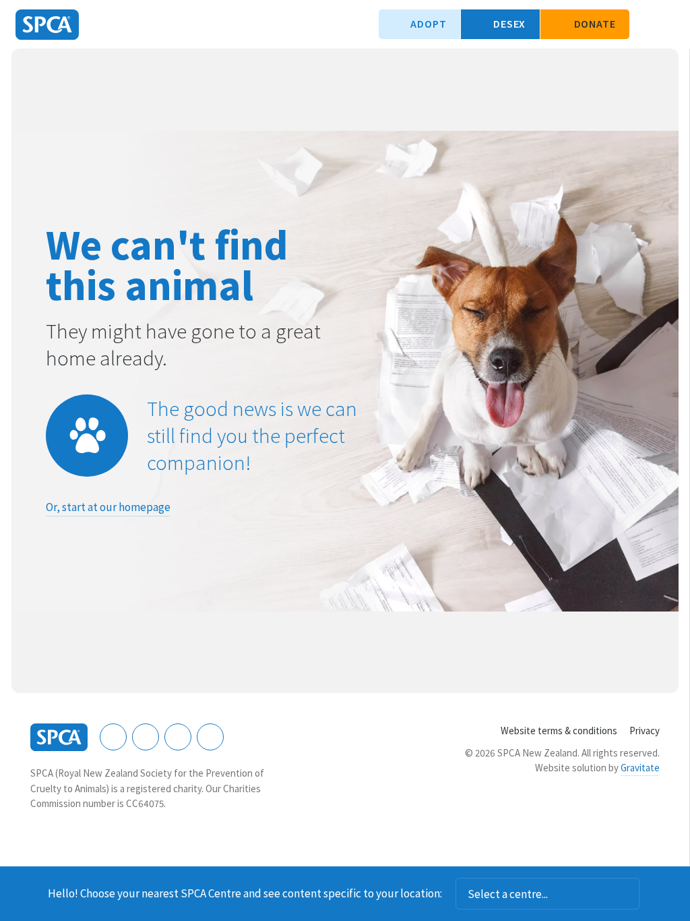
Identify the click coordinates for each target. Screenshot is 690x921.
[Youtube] (177, 736)
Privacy (644, 730)
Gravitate (640, 767)
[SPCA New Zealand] (47, 24)
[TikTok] (210, 736)
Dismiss (658, 894)
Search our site (646, 24)
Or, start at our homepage (108, 507)
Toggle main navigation (668, 24)
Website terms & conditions (559, 730)
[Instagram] (145, 736)
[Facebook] (113, 736)
